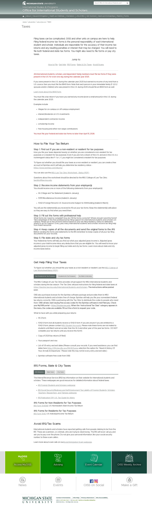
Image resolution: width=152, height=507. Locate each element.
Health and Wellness (57, 16)
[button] (22, 462)
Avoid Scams (98, 65)
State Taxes (50, 372)
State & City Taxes (84, 65)
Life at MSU (80, 16)
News (22, 485)
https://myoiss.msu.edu (60, 305)
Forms (126, 16)
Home (25, 22)
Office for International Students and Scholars (55, 10)
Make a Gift (129, 485)
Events (58, 485)
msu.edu (75, 500)
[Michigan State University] (39, 5)
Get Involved (91, 16)
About (28, 16)
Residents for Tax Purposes (66, 276)
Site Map (76, 497)
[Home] (23, 16)
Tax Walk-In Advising (85, 276)
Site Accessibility (102, 497)
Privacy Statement (87, 497)
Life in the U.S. (41, 22)
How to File (53, 65)
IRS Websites (39, 372)
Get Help (62, 65)
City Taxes (60, 372)
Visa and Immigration (40, 16)
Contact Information (63, 497)
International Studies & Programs (40, 7)
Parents (119, 16)
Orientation (70, 16)
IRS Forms (71, 65)
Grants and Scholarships (106, 16)
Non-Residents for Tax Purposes (45, 276)
